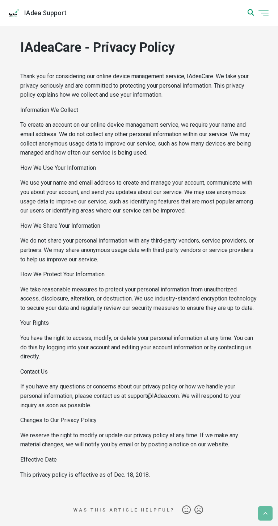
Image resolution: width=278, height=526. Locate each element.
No (198, 510)
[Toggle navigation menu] (263, 13)
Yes (186, 510)
